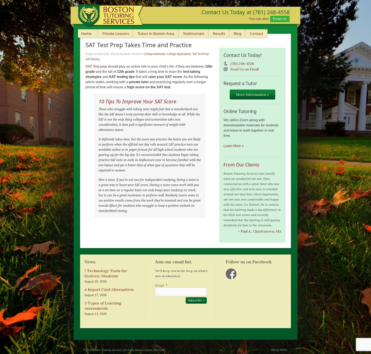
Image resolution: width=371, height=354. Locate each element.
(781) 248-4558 (242, 63)
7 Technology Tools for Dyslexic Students (105, 273)
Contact (256, 33)
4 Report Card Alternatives (109, 289)
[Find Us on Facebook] (231, 274)
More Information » (252, 94)
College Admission (155, 54)
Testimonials (193, 33)
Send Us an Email (244, 69)
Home (86, 33)
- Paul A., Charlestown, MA (259, 231)
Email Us (280, 19)
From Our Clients (241, 165)
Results (219, 33)
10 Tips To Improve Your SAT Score (137, 101)
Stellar (283, 350)
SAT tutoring (92, 59)
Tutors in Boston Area (156, 33)
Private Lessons (115, 33)
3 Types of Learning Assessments (103, 306)
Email (161, 285)
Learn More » (234, 146)
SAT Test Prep (200, 54)
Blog (237, 33)
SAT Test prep (96, 66)
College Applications (179, 54)
